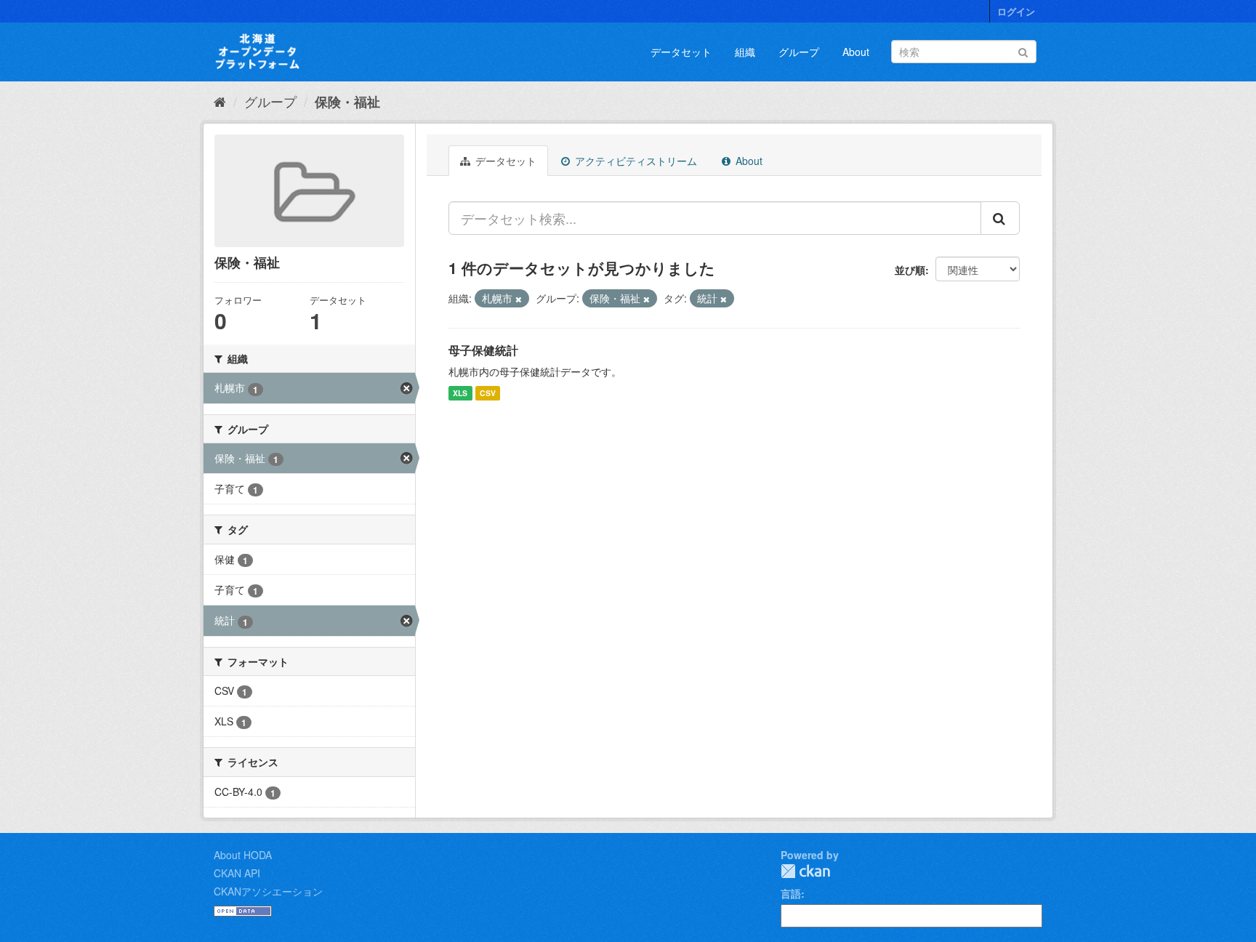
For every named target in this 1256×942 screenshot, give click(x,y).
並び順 (910, 269)
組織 (745, 51)
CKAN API (237, 873)
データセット (681, 51)
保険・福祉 (347, 101)
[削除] (518, 299)
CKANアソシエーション (268, 891)
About (855, 51)
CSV (488, 392)
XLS (460, 392)
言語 (791, 893)
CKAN (805, 871)
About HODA (243, 855)
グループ (798, 51)
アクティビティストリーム (634, 160)
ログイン (1016, 11)
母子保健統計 (483, 350)
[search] (1000, 218)
